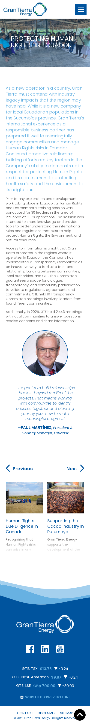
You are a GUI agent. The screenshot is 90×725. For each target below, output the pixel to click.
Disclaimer (47, 713)
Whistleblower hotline (47, 697)
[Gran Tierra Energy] (25, 9)
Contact (25, 713)
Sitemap (66, 713)
